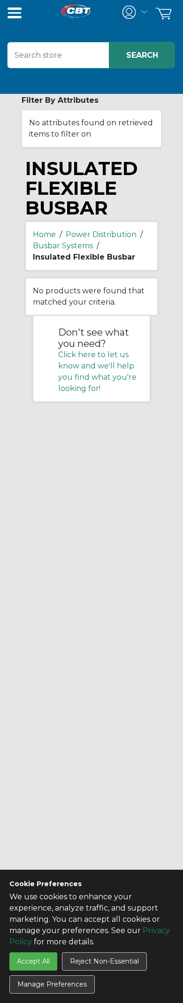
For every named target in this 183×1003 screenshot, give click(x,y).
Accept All (33, 961)
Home (44, 234)
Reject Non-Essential (104, 961)
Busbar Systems (63, 245)
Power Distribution (101, 234)
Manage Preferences (52, 984)
